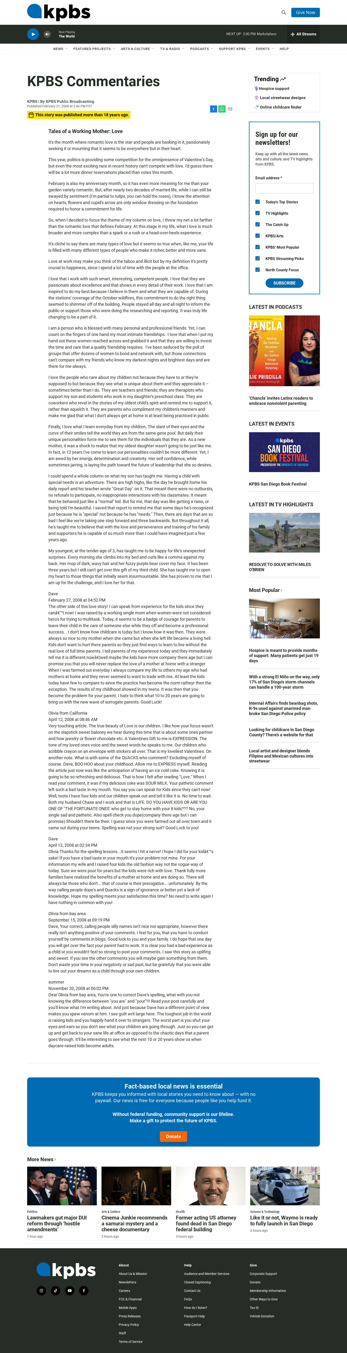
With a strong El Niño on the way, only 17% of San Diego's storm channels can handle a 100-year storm (284, 682)
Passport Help (194, 1316)
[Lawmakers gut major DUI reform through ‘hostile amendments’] (62, 1186)
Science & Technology (264, 1212)
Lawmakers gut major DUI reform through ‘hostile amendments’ (57, 1223)
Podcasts (199, 49)
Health (180, 1212)
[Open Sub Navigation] (67, 49)
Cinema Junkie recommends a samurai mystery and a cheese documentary (134, 1223)
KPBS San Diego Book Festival (278, 484)
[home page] (58, 12)
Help (284, 49)
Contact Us (192, 1291)
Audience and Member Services (206, 1274)
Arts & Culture (135, 49)
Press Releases (130, 1316)
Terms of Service (131, 1342)
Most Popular (264, 590)
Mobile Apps (128, 1308)
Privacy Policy (129, 1325)
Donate (173, 1136)
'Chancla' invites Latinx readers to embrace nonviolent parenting (281, 401)
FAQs (188, 1299)
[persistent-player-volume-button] (47, 34)
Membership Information (268, 1291)
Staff (122, 1333)
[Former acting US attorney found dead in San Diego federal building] (210, 1186)
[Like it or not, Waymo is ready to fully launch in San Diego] (285, 1186)
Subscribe (284, 283)
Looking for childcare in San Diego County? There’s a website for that (281, 732)
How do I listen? (195, 1308)
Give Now (305, 12)
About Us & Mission (133, 1274)
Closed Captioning (197, 1282)
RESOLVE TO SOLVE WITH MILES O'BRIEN (280, 567)
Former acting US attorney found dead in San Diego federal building (206, 1223)
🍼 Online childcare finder (277, 107)
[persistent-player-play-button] (33, 34)
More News (40, 1159)
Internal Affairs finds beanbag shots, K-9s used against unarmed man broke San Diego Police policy (283, 708)
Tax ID (254, 1308)
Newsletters (127, 1282)
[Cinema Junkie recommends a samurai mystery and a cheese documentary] (136, 1186)
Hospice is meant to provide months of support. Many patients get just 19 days (283, 655)
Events (263, 49)
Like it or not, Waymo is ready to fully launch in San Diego (284, 1221)
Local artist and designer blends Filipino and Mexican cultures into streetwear (281, 756)
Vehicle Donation (262, 1316)
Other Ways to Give (264, 1299)
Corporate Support (263, 1274)
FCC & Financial (130, 1299)
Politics (32, 1212)
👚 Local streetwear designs (280, 97)
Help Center (192, 1325)
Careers (124, 1291)
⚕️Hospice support (271, 88)
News (58, 49)
